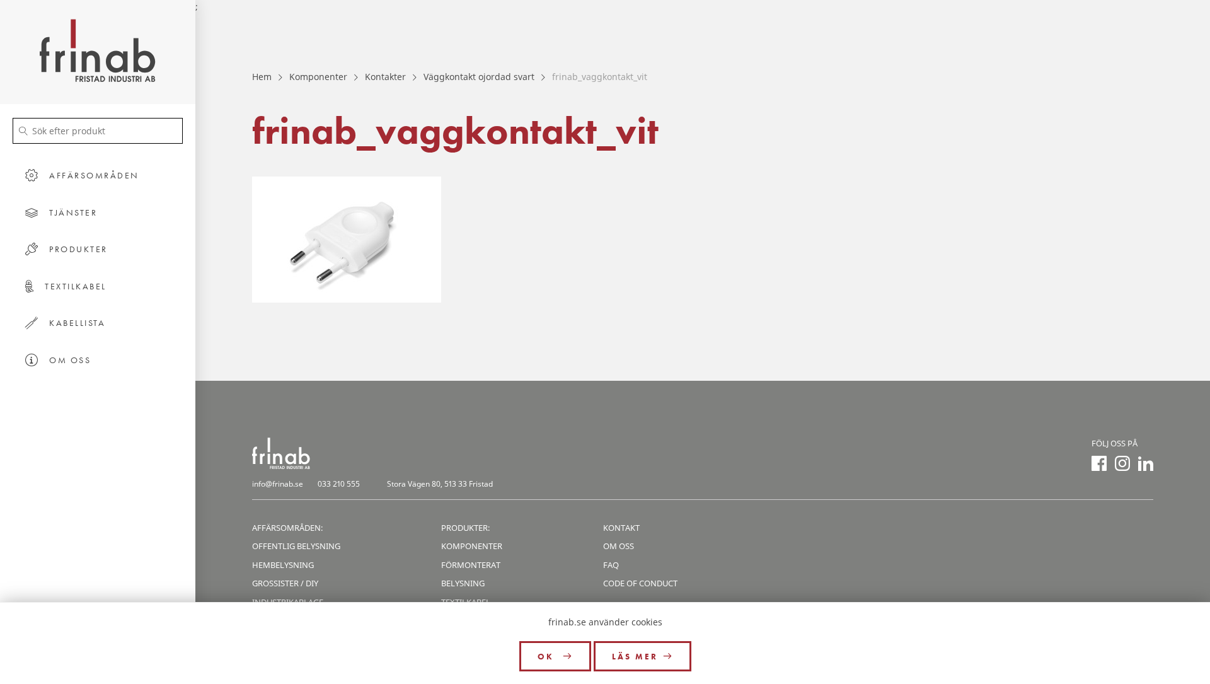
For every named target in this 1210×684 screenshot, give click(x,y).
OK (548, 656)
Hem (262, 77)
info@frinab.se (277, 483)
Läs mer (635, 656)
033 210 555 (339, 483)
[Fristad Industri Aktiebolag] (97, 52)
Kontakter (385, 77)
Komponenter (318, 77)
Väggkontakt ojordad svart (479, 77)
